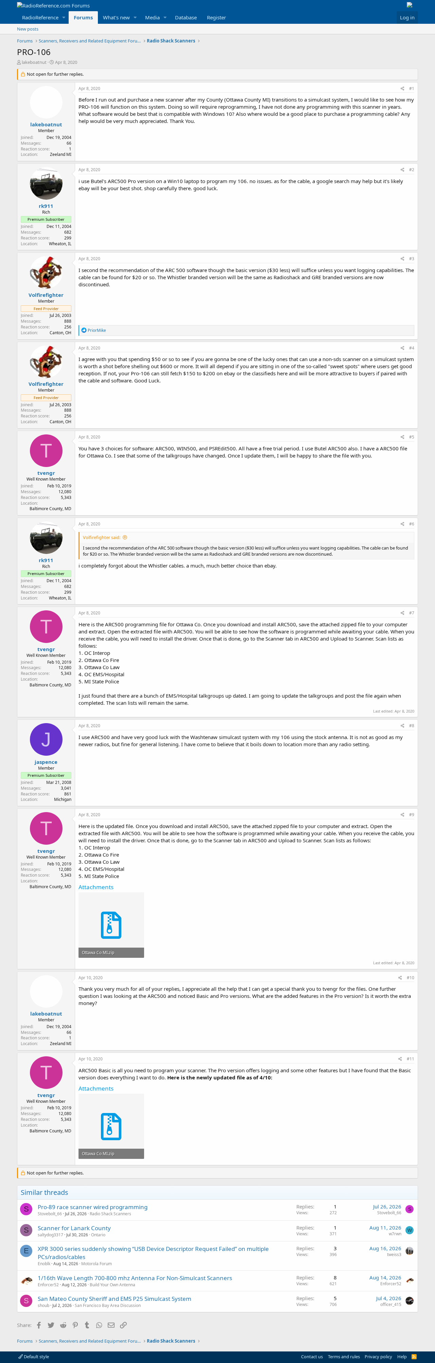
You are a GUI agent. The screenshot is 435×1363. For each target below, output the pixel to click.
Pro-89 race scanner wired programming (92, 1207)
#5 (411, 437)
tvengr (46, 472)
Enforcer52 (48, 1285)
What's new (116, 17)
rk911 (46, 205)
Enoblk (44, 1264)
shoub (43, 1305)
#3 (411, 259)
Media (152, 17)
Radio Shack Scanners (110, 1214)
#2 (411, 170)
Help (402, 1356)
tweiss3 (394, 1254)
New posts (27, 29)
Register (216, 17)
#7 (411, 613)
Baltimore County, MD (50, 509)
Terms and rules (344, 1356)
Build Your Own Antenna (112, 1285)
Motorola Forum (96, 1264)
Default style (36, 1356)
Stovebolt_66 (50, 1214)
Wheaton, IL (60, 244)
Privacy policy (378, 1356)
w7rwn (395, 1234)
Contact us (312, 1356)
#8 (411, 726)
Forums (83, 17)
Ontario (98, 1235)
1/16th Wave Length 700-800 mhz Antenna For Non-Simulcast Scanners (135, 1278)
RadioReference (40, 17)
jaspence (46, 761)
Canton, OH (60, 333)
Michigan (62, 799)
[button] (64, 17)
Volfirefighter (46, 294)
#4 (411, 348)
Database (186, 17)
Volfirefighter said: (101, 537)
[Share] (402, 89)
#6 (411, 524)
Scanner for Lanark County (74, 1228)
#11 (410, 1059)
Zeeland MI (60, 154)
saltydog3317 (50, 1235)
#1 (411, 88)
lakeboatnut (34, 62)
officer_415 (390, 1304)
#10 (410, 978)
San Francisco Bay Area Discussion (108, 1305)
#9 (411, 815)
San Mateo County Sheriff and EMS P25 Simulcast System (114, 1299)
